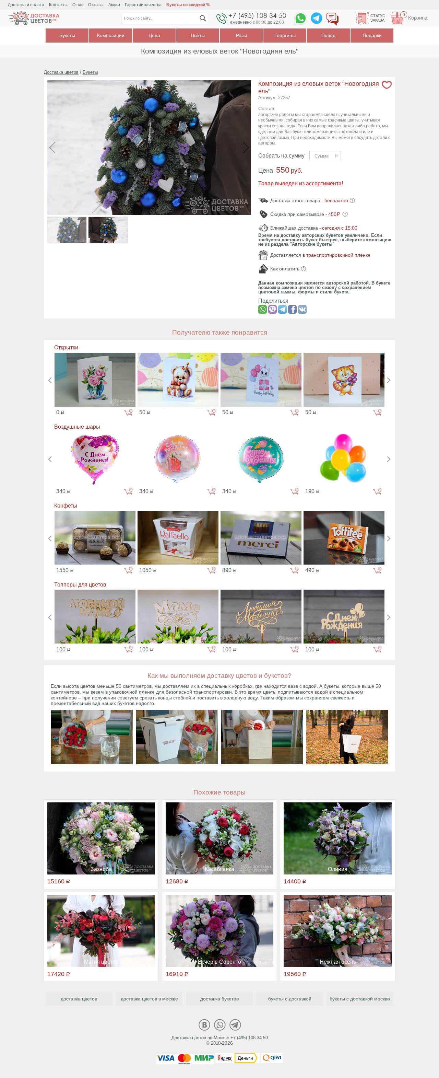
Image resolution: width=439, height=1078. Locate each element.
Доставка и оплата (26, 4)
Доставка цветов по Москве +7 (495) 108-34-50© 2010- (219, 1040)
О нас (77, 4)
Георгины (285, 35)
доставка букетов (219, 998)
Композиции (110, 35)
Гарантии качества (143, 4)
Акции (114, 4)
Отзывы (96, 4)
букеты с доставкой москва (360, 998)
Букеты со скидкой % (188, 4)
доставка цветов (79, 998)
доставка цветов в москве (149, 998)
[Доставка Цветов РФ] (33, 18)
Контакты (58, 4)
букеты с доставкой (289, 998)
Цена (154, 35)
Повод (328, 35)
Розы (241, 35)
